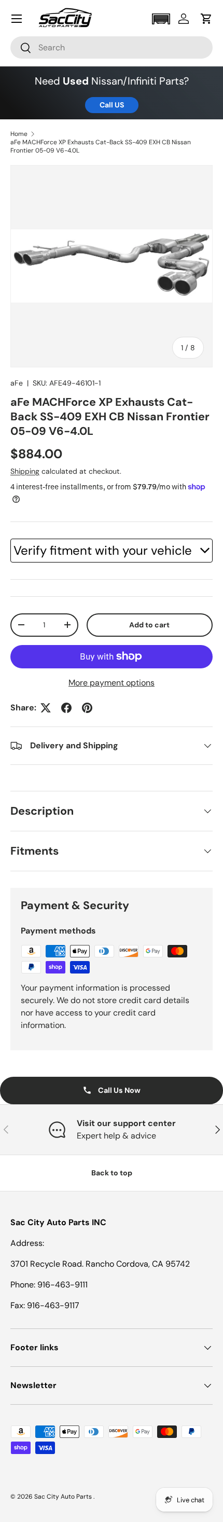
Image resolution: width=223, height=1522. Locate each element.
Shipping (24, 471)
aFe (16, 383)
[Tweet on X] (45, 707)
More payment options (111, 682)
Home (18, 134)
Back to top (111, 1172)
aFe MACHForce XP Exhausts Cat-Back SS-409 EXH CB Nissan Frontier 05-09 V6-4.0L (100, 146)
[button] (160, 19)
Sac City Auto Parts (63, 1496)
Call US (112, 104)
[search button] (21, 48)
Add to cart (149, 624)
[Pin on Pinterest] (87, 707)
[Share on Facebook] (66, 707)
